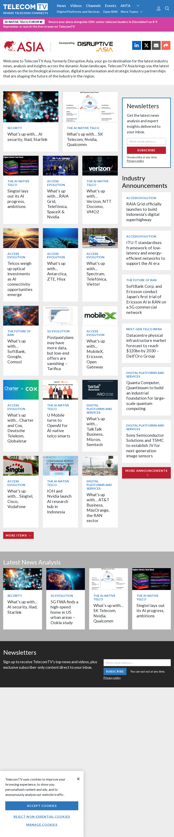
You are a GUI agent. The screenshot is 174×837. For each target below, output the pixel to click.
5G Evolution (58, 331)
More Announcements (146, 470)
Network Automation (143, 13)
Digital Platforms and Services (78, 11)
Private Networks (65, 21)
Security (89, 21)
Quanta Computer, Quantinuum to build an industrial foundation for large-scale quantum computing (145, 395)
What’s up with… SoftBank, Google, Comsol (16, 351)
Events (110, 5)
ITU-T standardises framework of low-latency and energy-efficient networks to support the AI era (145, 253)
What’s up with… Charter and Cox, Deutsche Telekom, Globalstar (20, 428)
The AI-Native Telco (83, 128)
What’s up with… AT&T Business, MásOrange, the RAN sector (98, 507)
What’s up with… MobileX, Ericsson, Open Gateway (96, 353)
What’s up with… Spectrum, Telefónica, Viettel (97, 273)
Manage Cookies (41, 824)
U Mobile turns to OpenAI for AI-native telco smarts (58, 425)
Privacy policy (135, 161)
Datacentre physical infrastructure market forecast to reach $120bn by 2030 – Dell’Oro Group (146, 345)
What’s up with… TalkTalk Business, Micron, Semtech (96, 431)
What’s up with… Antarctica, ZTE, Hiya (57, 271)
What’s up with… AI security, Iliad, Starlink (27, 137)
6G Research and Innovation (26, 21)
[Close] (78, 779)
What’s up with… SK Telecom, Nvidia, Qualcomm (85, 139)
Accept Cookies (42, 806)
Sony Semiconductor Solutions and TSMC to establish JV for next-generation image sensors (145, 445)
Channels (93, 5)
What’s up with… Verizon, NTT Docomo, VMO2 (99, 201)
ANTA (125, 5)
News (61, 5)
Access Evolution (56, 183)
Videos (76, 5)
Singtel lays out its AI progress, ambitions (17, 198)
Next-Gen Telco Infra (144, 329)
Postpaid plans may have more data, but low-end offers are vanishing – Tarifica (60, 353)
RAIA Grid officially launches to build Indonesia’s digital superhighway (143, 211)
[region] (42, 804)
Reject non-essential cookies (42, 816)
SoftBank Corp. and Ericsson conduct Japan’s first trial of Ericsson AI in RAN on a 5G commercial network (146, 299)
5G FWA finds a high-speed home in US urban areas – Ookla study (64, 612)
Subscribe (146, 150)
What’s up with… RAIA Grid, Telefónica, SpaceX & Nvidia (58, 203)
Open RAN (110, 11)
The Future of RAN (19, 333)
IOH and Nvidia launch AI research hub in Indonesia (59, 501)
